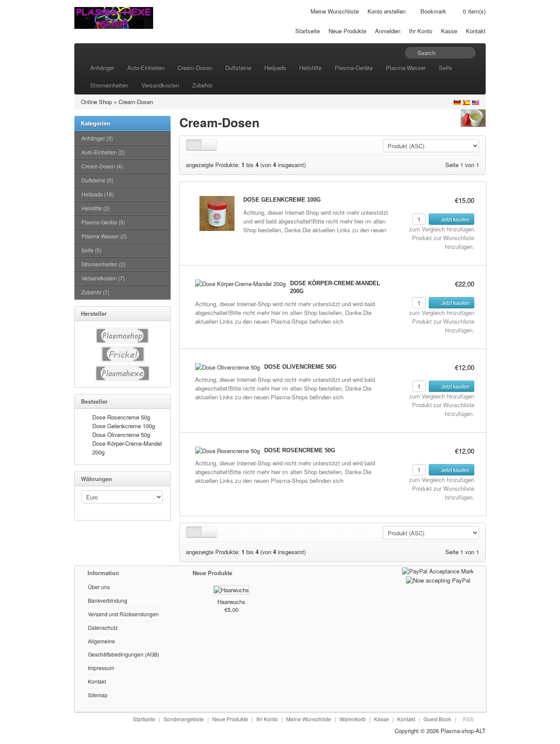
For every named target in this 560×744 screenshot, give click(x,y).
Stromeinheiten (109, 85)
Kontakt (476, 31)
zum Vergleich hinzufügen (441, 229)
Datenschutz (103, 627)
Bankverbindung (107, 600)
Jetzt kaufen (454, 219)
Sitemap (98, 695)
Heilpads (275, 67)
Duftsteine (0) (97, 180)
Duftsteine (238, 67)
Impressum (101, 667)
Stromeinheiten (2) (103, 264)
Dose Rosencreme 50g (121, 417)
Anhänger (102, 67)
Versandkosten (160, 85)
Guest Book (437, 719)
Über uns (99, 586)
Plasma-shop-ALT (463, 731)
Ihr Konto (420, 31)
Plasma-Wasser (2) (104, 236)
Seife (445, 67)
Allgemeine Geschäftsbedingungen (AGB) (123, 647)
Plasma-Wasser (406, 67)
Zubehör (202, 85)
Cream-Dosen (195, 67)
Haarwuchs (231, 601)
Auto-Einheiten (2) (103, 152)
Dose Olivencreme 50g (121, 434)
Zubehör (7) (95, 292)
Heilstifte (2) (95, 208)
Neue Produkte (347, 31)
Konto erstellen (387, 11)
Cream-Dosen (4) (102, 166)
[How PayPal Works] (438, 570)
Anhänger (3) (97, 138)
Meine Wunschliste (335, 11)
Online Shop (96, 102)
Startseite (307, 31)
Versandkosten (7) (103, 278)
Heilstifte (310, 67)
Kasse (449, 31)
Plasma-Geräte (354, 67)
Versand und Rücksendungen (123, 614)
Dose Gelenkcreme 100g (123, 426)
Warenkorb (353, 719)
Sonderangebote (184, 719)
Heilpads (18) (97, 194)
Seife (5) (91, 250)
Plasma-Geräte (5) (103, 222)
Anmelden (387, 31)
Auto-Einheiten (145, 67)
